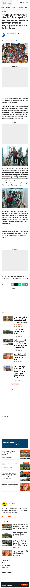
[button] (24, 585)
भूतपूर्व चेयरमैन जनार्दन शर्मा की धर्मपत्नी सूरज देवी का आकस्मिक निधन (20, 356)
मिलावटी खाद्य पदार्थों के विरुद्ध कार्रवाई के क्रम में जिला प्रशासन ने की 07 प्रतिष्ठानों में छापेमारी (20, 319)
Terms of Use (9, 585)
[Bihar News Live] (7, 3)
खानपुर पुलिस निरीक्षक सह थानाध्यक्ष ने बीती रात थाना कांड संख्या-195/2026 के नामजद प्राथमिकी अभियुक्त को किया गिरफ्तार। (20, 371)
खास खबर (3, 11)
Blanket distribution (6, 278)
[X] (5, 516)
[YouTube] (7, 516)
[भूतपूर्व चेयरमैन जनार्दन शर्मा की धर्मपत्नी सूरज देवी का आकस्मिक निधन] (8, 356)
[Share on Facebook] (5, 40)
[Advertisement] (15, 77)
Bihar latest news (12, 276)
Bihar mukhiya (20, 276)
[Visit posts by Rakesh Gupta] (3, 35)
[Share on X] (7, 40)
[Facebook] (3, 516)
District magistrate (17, 278)
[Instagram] (10, 516)
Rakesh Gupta (10, 33)
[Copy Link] (13, 40)
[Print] (16, 40)
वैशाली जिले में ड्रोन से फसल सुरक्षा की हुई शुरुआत (20, 331)
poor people (25, 278)
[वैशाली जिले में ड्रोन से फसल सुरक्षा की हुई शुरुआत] (8, 331)
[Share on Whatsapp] (10, 40)
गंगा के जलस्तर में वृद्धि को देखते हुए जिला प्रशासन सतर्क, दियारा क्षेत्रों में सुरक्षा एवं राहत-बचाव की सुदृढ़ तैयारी (20, 343)
